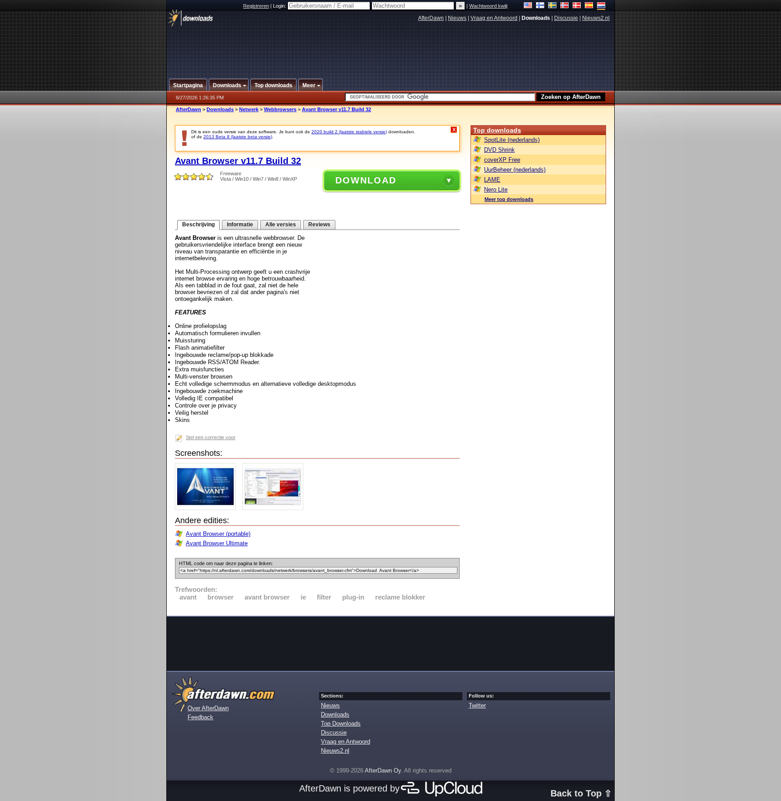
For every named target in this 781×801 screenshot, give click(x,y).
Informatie (240, 224)
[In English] (528, 6)
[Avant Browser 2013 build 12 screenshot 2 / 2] (275, 508)
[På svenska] (552, 6)
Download (365, 180)
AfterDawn (431, 18)
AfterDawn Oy (383, 770)
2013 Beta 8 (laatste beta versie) (237, 136)
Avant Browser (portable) (218, 533)
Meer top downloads (509, 199)
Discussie (566, 18)
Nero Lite (496, 189)
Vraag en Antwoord (494, 18)
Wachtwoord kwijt (488, 6)
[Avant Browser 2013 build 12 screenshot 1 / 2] (207, 508)
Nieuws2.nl (596, 18)
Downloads (220, 109)
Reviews (319, 224)
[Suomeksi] (540, 6)
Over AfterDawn (208, 708)
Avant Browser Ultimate (217, 543)
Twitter (477, 705)
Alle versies (280, 224)
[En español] (589, 6)
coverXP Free (502, 159)
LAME (492, 179)
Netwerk (249, 109)
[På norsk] (564, 6)
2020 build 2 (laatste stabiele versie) (349, 131)
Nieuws (457, 18)
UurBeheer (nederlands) (515, 169)
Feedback (200, 717)
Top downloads (497, 130)
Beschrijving (198, 224)
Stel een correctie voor (210, 437)
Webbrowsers (280, 109)
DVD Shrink (499, 149)
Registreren (256, 6)
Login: (280, 6)
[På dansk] (577, 6)
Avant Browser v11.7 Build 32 (336, 109)
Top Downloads (341, 723)
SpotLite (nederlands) (512, 139)
